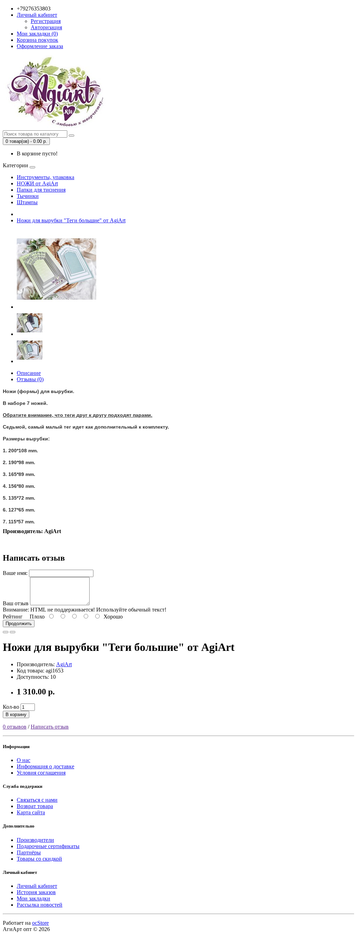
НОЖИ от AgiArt (37, 183)
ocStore (40, 923)
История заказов (36, 892)
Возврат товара (35, 806)
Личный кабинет (37, 886)
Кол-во (11, 707)
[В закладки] (5, 632)
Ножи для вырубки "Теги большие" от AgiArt (71, 220)
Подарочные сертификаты (48, 846)
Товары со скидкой (39, 859)
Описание (29, 373)
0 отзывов (14, 727)
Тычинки (28, 196)
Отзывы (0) (30, 379)
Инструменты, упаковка (45, 177)
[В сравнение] (12, 632)
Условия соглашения (41, 773)
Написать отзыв (50, 727)
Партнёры (29, 852)
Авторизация (46, 27)
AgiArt (64, 664)
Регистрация (46, 21)
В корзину (16, 714)
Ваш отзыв (16, 603)
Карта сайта (31, 812)
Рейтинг (13, 617)
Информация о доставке (45, 766)
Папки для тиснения (41, 190)
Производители (35, 840)
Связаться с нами (37, 800)
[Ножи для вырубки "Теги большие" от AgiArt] (56, 307)
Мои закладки (33, 898)
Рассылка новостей (39, 905)
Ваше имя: (15, 573)
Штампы (27, 202)
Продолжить (19, 623)
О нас (23, 760)
